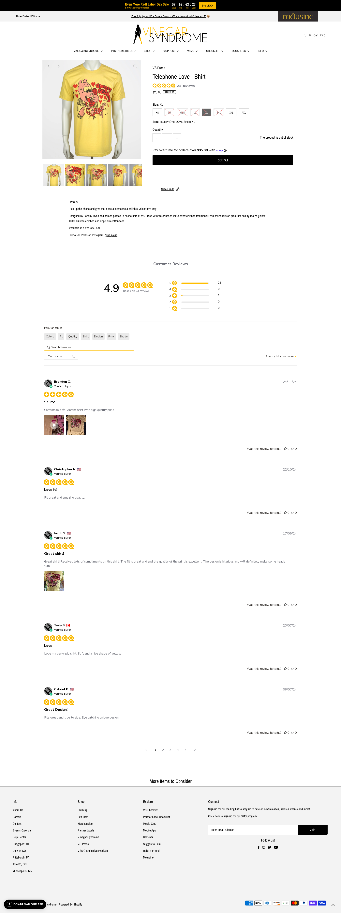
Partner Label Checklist (156, 817)
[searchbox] (89, 347)
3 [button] (170, 750)
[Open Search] (304, 35)
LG (195, 112)
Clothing (82, 810)
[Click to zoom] (135, 66)
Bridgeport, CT (21, 844)
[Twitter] (269, 847)
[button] (195, 283)
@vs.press (111, 235)
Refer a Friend (151, 850)
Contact (17, 823)
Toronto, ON (19, 864)
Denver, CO (19, 850)
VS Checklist (150, 810)
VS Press (83, 844)
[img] (154, 85)
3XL (231, 112)
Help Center (19, 837)
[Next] (58, 66)
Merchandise (85, 823)
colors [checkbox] (50, 336)
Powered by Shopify (70, 904)
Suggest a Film (152, 844)
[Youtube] (276, 847)
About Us (18, 810)
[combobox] (281, 356)
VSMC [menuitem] (191, 51)
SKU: (156, 121)
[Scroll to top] (333, 905)
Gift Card (83, 817)
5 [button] (185, 750)
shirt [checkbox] (86, 336)
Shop (148, 51)
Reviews (148, 837)
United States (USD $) (27, 16)
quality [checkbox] (72, 336)
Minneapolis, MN (22, 871)
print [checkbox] (111, 336)
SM (169, 112)
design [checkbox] (98, 336)
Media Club (149, 823)
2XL (219, 112)
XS (157, 112)
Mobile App (149, 830)
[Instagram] (263, 847)
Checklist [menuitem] (213, 51)
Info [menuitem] (261, 51)
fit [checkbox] (61, 336)
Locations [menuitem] (239, 51)
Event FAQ (207, 5)
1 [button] (155, 750)
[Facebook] (258, 847)
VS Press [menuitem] (169, 51)
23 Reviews (186, 86)
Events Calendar (22, 830)
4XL (244, 112)
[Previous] (48, 66)
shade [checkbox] (124, 336)
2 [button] (163, 750)
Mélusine (148, 857)
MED (182, 112)
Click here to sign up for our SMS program (232, 816)
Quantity (158, 129)
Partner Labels (122, 51)
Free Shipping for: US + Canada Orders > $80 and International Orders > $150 (168, 16)
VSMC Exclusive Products (93, 850)
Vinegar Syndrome (87, 51)
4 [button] (178, 750)
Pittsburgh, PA (21, 857)
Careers (17, 817)
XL (206, 112)
